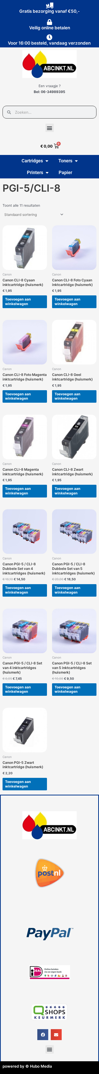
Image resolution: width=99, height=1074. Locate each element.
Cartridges (32, 160)
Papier (65, 172)
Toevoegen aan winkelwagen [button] (18, 301)
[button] (49, 128)
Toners (65, 160)
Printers (35, 172)
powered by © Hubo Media (27, 1066)
